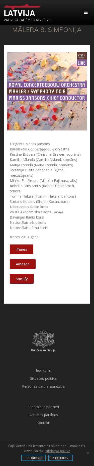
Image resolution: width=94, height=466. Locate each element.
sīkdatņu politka (57, 451)
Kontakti (43, 422)
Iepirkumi (43, 370)
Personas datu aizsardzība (43, 386)
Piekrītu (34, 458)
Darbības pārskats (43, 414)
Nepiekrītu (61, 458)
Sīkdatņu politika (43, 378)
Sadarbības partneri (43, 406)
